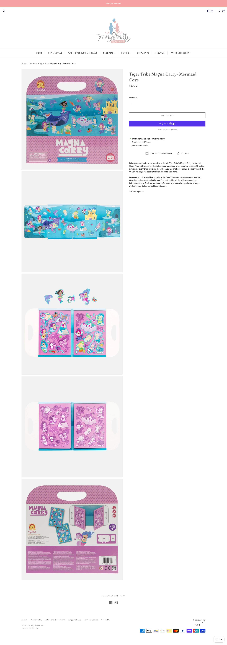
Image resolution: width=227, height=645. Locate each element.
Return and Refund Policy (55, 620)
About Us (159, 53)
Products (108, 53)
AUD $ (197, 625)
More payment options (167, 129)
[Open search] (4, 11)
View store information (140, 145)
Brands (125, 53)
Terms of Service (91, 620)
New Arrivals (55, 53)
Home (39, 53)
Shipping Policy (75, 620)
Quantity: (133, 97)
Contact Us (143, 53)
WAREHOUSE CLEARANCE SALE (82, 53)
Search (24, 620)
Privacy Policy (36, 620)
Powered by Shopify (30, 628)
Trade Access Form (181, 53)
